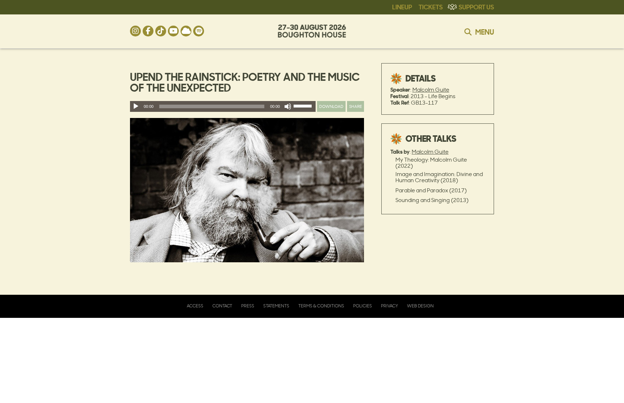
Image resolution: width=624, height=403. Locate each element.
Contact (222, 306)
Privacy (389, 306)
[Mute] (287, 106)
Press (247, 306)
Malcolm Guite (430, 89)
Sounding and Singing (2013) (431, 200)
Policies (362, 306)
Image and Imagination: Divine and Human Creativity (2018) (439, 177)
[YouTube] (173, 31)
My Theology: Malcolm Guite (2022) (431, 163)
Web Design (420, 306)
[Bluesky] (186, 31)
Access (195, 306)
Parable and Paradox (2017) (431, 190)
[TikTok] (160, 31)
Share (355, 106)
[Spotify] (198, 31)
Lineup (402, 6)
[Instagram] (135, 31)
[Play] (135, 106)
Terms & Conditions (321, 306)
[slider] (304, 107)
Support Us (476, 6)
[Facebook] (148, 31)
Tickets (431, 6)
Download (331, 106)
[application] (223, 106)
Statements (276, 306)
